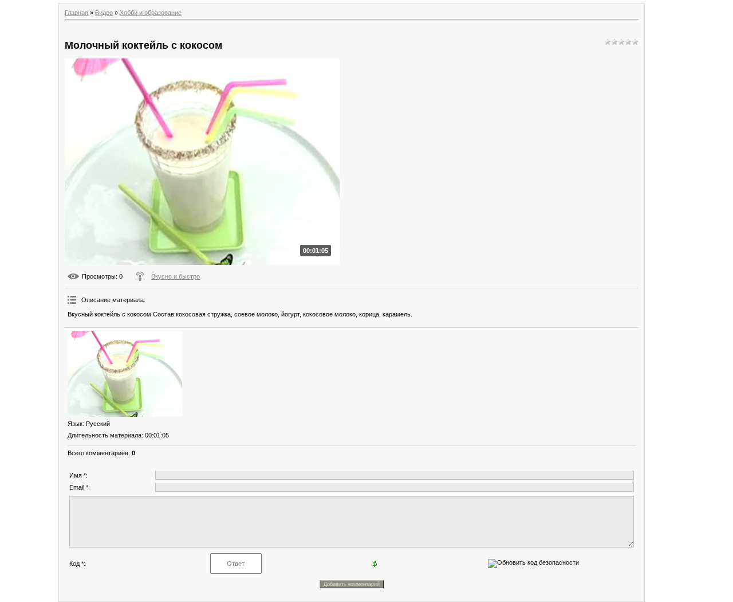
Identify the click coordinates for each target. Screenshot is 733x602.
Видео (104, 12)
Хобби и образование (151, 12)
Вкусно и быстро (175, 276)
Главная (76, 12)
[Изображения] (125, 374)
